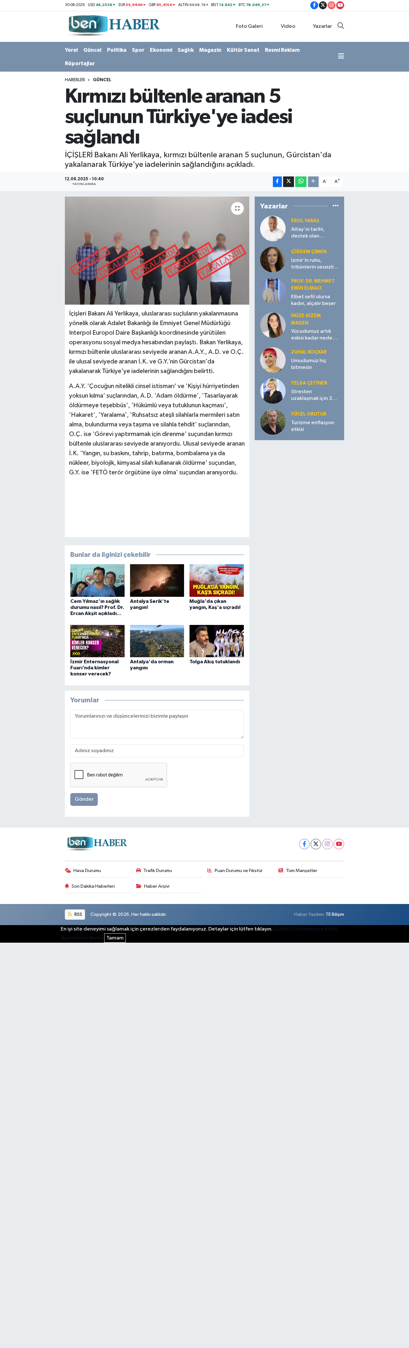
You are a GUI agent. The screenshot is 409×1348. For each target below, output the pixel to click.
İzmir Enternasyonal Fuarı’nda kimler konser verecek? (94, 667)
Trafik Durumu (157, 870)
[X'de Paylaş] (288, 181)
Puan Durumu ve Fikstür (239, 870)
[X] (316, 844)
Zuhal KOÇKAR (309, 352)
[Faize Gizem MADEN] (273, 325)
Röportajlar (80, 63)
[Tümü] (336, 206)
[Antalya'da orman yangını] (157, 641)
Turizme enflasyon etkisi (312, 426)
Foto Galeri (249, 26)
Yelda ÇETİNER (309, 383)
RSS (77, 914)
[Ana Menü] (341, 57)
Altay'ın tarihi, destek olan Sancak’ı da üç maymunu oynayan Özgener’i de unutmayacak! (313, 233)
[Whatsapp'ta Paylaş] (300, 181)
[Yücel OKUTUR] (273, 422)
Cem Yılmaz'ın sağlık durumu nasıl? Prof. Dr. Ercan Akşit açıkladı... (97, 607)
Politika (117, 50)
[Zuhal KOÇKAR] (273, 359)
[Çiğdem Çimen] (273, 259)
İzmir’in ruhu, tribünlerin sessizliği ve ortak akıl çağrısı (314, 264)
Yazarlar (322, 26)
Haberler (75, 80)
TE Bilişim (335, 914)
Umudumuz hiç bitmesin (309, 364)
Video (288, 26)
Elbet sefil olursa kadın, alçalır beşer (313, 300)
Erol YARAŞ (305, 220)
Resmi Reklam (282, 50)
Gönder (84, 799)
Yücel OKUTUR (308, 414)
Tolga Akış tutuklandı (214, 661)
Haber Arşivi (156, 886)
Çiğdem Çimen (309, 251)
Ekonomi (161, 50)
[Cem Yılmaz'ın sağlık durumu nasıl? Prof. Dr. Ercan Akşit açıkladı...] (97, 580)
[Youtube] (339, 844)
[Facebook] (304, 844)
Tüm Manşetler (301, 870)
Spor (138, 50)
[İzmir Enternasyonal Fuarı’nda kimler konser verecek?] (97, 641)
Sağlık (186, 50)
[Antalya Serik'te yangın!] (157, 580)
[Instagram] (327, 844)
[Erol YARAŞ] (273, 228)
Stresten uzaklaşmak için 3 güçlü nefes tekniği (314, 395)
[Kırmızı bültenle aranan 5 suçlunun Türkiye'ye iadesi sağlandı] (157, 251)
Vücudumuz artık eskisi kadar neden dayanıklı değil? (313, 335)
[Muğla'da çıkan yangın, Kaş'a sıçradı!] (216, 580)
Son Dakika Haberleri (93, 886)
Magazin (210, 50)
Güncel (92, 50)
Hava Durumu (87, 870)
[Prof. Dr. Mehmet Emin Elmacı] (273, 290)
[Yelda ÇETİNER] (273, 390)
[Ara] (340, 26)
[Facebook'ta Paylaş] (277, 181)
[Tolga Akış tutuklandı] (216, 641)
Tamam (115, 938)
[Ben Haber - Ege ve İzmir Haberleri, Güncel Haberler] (113, 26)
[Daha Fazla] (313, 181)
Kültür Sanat (243, 50)
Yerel (71, 50)
